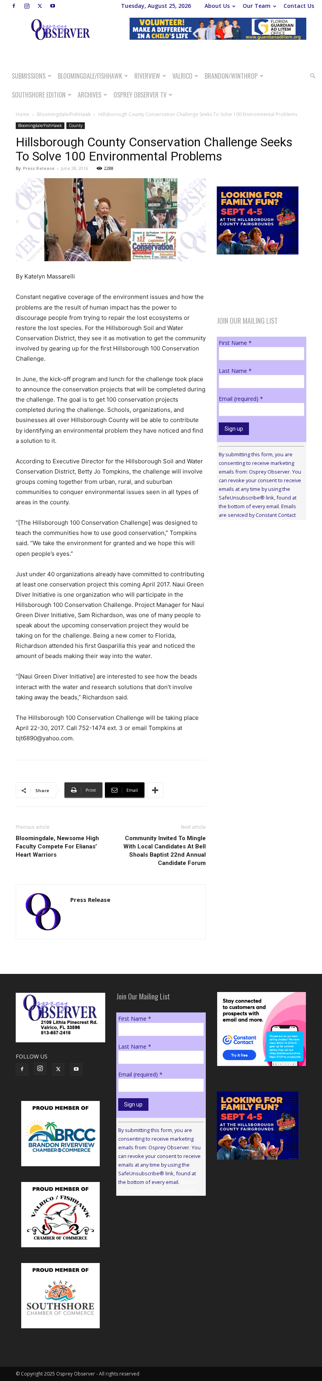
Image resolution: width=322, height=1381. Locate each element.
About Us (217, 5)
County (75, 125)
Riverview (147, 76)
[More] (155, 790)
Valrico (182, 76)
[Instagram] (27, 6)
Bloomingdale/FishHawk (90, 76)
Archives (89, 95)
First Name (235, 343)
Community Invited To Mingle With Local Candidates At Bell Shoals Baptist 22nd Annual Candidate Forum (164, 851)
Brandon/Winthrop (231, 76)
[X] (40, 6)
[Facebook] (14, 6)
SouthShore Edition (39, 95)
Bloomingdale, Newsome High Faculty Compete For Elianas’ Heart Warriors (57, 846)
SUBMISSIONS (29, 76)
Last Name (235, 370)
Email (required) (241, 398)
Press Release (39, 168)
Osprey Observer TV (139, 95)
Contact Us (299, 5)
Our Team (257, 5)
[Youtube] (53, 6)
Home (22, 114)
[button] (312, 76)
